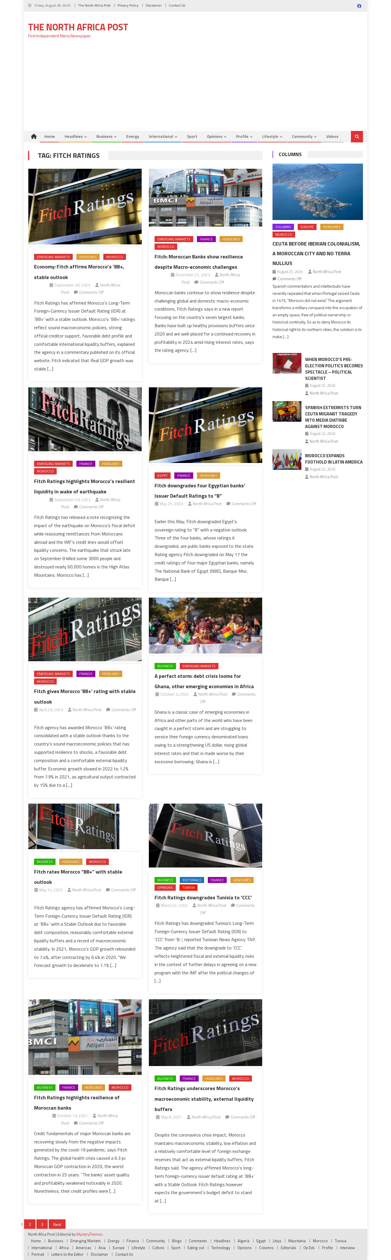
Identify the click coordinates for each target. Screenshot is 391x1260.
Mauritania (297, 1241)
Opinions (214, 136)
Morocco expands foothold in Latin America (334, 458)
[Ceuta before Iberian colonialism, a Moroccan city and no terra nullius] (317, 192)
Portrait (37, 1254)
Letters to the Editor (67, 1254)
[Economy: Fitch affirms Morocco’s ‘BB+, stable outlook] (85, 206)
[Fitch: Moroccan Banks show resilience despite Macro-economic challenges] (205, 198)
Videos (332, 136)
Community (302, 136)
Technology (220, 1248)
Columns (290, 154)
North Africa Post (207, 504)
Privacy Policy (128, 5)
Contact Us (177, 5)
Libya (277, 1241)
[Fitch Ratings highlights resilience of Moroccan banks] (85, 1037)
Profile (242, 136)
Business (104, 136)
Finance (206, 239)
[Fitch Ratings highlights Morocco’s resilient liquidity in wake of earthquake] (85, 419)
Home (49, 136)
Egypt (162, 475)
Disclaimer (154, 5)
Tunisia (188, 887)
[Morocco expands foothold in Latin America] (286, 459)
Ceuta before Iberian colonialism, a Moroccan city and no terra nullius (316, 253)
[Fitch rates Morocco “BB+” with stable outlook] (85, 826)
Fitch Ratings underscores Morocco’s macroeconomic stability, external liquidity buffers (204, 1098)
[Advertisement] (195, 88)
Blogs (177, 1241)
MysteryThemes (89, 1234)
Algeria (243, 1241)
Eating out (195, 1248)
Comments (198, 1241)
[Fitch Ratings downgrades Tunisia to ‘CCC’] (205, 836)
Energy (132, 136)
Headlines (74, 136)
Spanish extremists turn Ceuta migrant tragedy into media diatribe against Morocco (333, 417)
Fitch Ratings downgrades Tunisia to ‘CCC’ (203, 897)
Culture (158, 1248)
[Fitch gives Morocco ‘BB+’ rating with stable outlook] (85, 629)
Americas (83, 1248)
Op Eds (309, 1248)
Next (57, 1224)
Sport (192, 136)
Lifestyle (270, 136)
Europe (307, 226)
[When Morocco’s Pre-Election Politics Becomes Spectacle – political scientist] (286, 363)
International (161, 136)
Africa (64, 1248)
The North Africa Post (94, 5)
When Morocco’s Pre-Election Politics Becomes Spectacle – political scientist (334, 369)
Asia (102, 1248)
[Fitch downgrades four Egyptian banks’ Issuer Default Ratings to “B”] (205, 425)
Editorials (192, 880)
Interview (347, 1248)
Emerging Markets (53, 257)
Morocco (114, 257)
